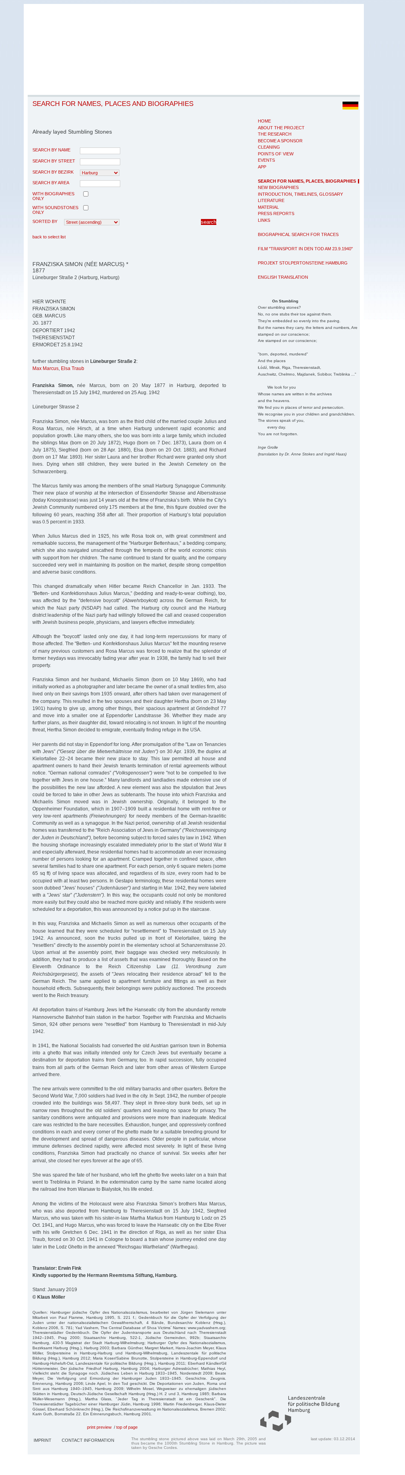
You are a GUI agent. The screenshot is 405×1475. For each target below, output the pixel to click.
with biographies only (53, 196)
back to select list (49, 236)
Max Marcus (45, 368)
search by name (51, 149)
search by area (50, 182)
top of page (127, 1427)
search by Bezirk (53, 172)
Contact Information (88, 1440)
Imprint (42, 1440)
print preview (99, 1427)
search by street (53, 161)
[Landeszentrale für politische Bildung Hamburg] (295, 1430)
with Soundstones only (55, 210)
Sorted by (44, 221)
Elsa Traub (72, 368)
